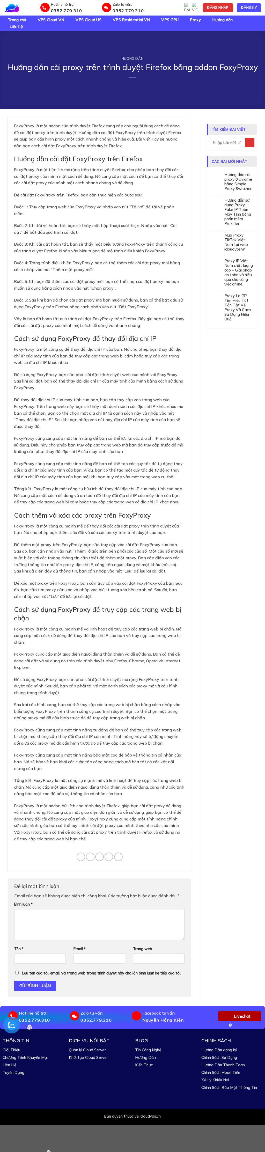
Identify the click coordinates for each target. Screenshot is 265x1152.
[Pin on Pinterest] (109, 857)
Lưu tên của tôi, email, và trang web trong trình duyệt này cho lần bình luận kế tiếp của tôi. (101, 973)
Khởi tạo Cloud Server (88, 1057)
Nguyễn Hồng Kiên (163, 1020)
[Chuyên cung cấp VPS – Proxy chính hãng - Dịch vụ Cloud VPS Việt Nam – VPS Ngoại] (21, 8)
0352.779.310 (66, 10)
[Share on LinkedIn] (118, 857)
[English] (187, 8)
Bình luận (23, 904)
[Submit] (249, 142)
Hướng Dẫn (145, 1057)
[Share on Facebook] (81, 857)
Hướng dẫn (222, 20)
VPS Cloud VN (51, 20)
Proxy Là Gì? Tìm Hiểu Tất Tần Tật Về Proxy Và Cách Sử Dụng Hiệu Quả (237, 307)
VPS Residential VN (131, 20)
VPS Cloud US (88, 20)
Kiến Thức (144, 1064)
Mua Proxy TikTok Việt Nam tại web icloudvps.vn (236, 242)
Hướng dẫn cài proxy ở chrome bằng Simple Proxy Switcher (238, 181)
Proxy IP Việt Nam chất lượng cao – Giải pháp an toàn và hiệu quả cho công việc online (238, 273)
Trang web (142, 948)
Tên (19, 948)
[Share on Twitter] (90, 857)
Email (79, 948)
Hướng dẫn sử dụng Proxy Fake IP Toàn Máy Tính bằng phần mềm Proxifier (237, 212)
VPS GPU (170, 20)
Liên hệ (16, 27)
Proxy (195, 20)
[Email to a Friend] (99, 857)
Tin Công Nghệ (148, 1049)
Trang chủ (17, 20)
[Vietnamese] (195, 8)
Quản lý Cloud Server (87, 1049)
